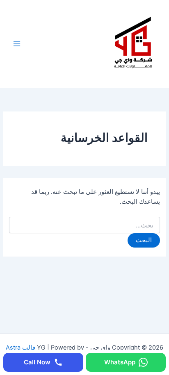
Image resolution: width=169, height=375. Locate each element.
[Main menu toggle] (16, 43)
